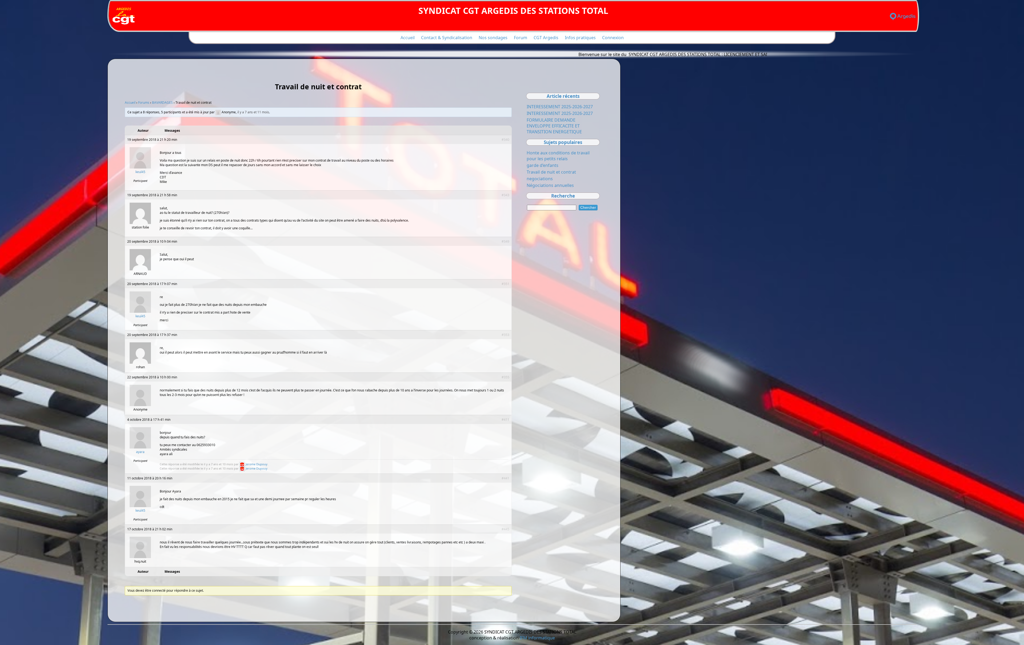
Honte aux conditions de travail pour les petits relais (558, 156)
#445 (505, 529)
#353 (505, 334)
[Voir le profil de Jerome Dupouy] (242, 464)
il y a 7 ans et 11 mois (253, 112)
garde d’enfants (542, 165)
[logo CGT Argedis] (124, 16)
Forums (143, 102)
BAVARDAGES (162, 102)
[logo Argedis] (902, 16)
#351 (505, 284)
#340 (505, 139)
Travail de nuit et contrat (551, 172)
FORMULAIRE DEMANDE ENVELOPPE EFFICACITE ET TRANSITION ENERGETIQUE (554, 126)
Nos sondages (493, 38)
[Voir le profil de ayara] (140, 447)
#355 (505, 377)
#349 (505, 241)
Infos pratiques (580, 38)
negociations (540, 179)
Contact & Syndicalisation (446, 38)
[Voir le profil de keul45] (140, 167)
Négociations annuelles (550, 185)
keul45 (140, 172)
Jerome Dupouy (256, 464)
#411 (505, 419)
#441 (505, 478)
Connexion (613, 38)
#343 (505, 195)
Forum (520, 38)
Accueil (408, 38)
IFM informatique (537, 638)
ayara (140, 452)
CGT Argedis (546, 38)
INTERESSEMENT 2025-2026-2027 (560, 107)
